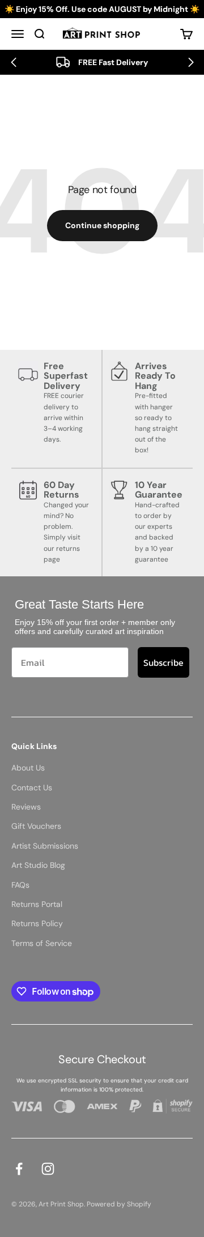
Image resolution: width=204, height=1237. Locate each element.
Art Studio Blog (38, 865)
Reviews (26, 807)
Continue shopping (102, 225)
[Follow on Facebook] (19, 1168)
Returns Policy (37, 923)
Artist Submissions (44, 846)
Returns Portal (36, 904)
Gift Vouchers (36, 826)
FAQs (20, 885)
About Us (28, 768)
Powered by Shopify (119, 1204)
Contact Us (31, 787)
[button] (13, 62)
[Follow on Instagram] (48, 1168)
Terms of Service (41, 943)
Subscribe (163, 662)
